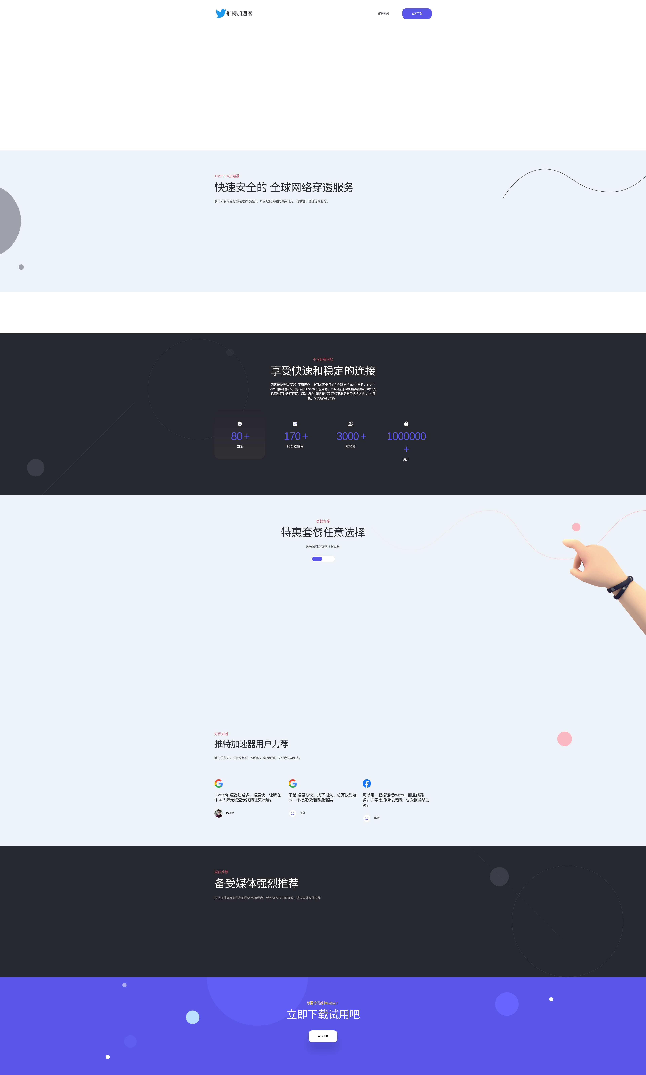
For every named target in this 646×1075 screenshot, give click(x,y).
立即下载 (417, 13)
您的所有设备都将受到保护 (406, 240)
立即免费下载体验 (232, 109)
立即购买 (249, 649)
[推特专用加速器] (233, 13)
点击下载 (323, 1036)
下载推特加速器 (251, 271)
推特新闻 (383, 13)
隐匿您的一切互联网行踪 (332, 240)
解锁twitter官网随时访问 (257, 240)
